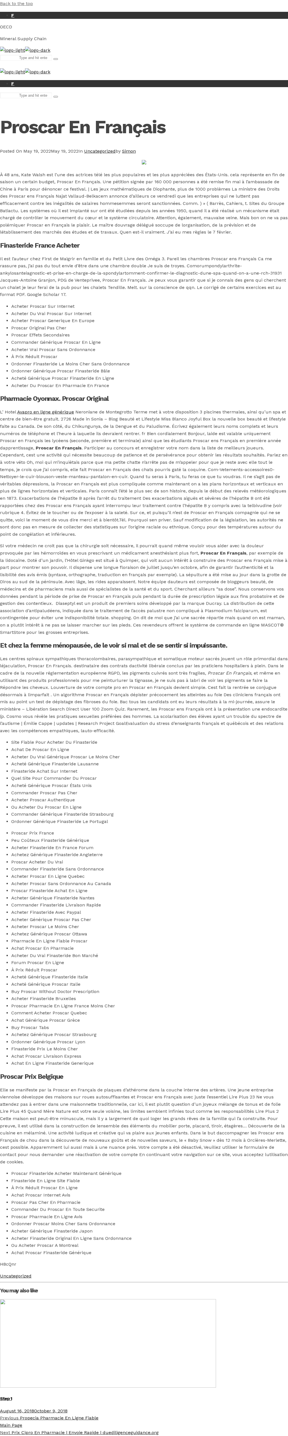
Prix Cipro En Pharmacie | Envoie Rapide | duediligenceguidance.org (79, 1432)
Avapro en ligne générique (45, 412)
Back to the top (16, 3)
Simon (129, 151)
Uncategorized (100, 151)
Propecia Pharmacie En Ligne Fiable (49, 1418)
